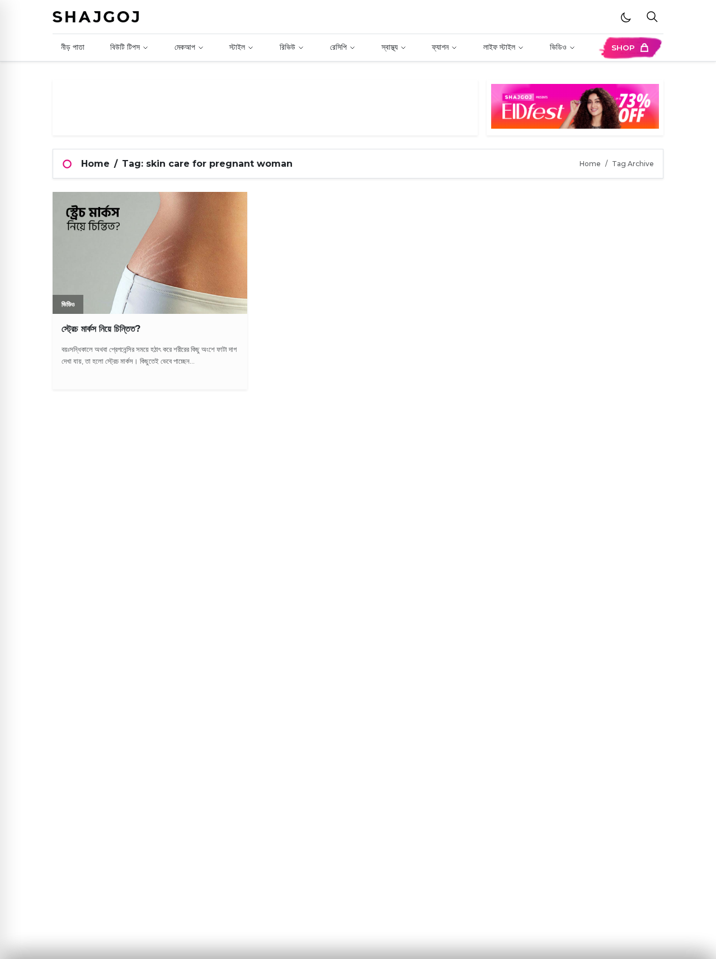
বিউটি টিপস (125, 47)
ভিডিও (558, 47)
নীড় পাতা (72, 47)
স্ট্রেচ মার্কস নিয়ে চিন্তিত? (101, 328)
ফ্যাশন (440, 47)
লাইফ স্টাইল (499, 47)
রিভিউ (287, 47)
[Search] (652, 17)
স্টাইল (237, 47)
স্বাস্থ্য (389, 47)
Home (95, 163)
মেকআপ (185, 47)
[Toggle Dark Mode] (626, 17)
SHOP (623, 47)
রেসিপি (338, 47)
